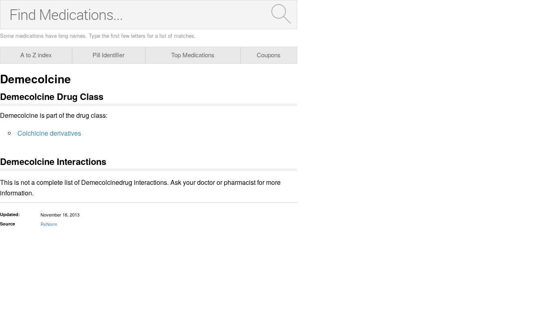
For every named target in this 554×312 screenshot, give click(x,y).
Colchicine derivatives (49, 133)
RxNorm (49, 224)
